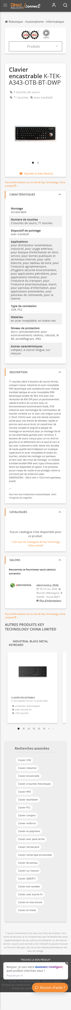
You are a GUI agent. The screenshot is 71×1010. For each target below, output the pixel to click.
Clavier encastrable (28, 776)
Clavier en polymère (29, 831)
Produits (33, 46)
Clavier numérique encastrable (35, 855)
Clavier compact (27, 815)
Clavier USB (24, 760)
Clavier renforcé (27, 823)
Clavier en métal (27, 910)
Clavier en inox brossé (30, 902)
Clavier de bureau (27, 862)
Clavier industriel (27, 768)
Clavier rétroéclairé (28, 847)
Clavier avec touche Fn (30, 894)
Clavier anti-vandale (29, 886)
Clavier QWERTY (27, 878)
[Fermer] (67, 963)
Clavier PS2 (24, 807)
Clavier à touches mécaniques (34, 783)
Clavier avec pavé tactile (31, 839)
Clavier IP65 (24, 791)
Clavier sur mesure (28, 870)
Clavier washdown (28, 799)
